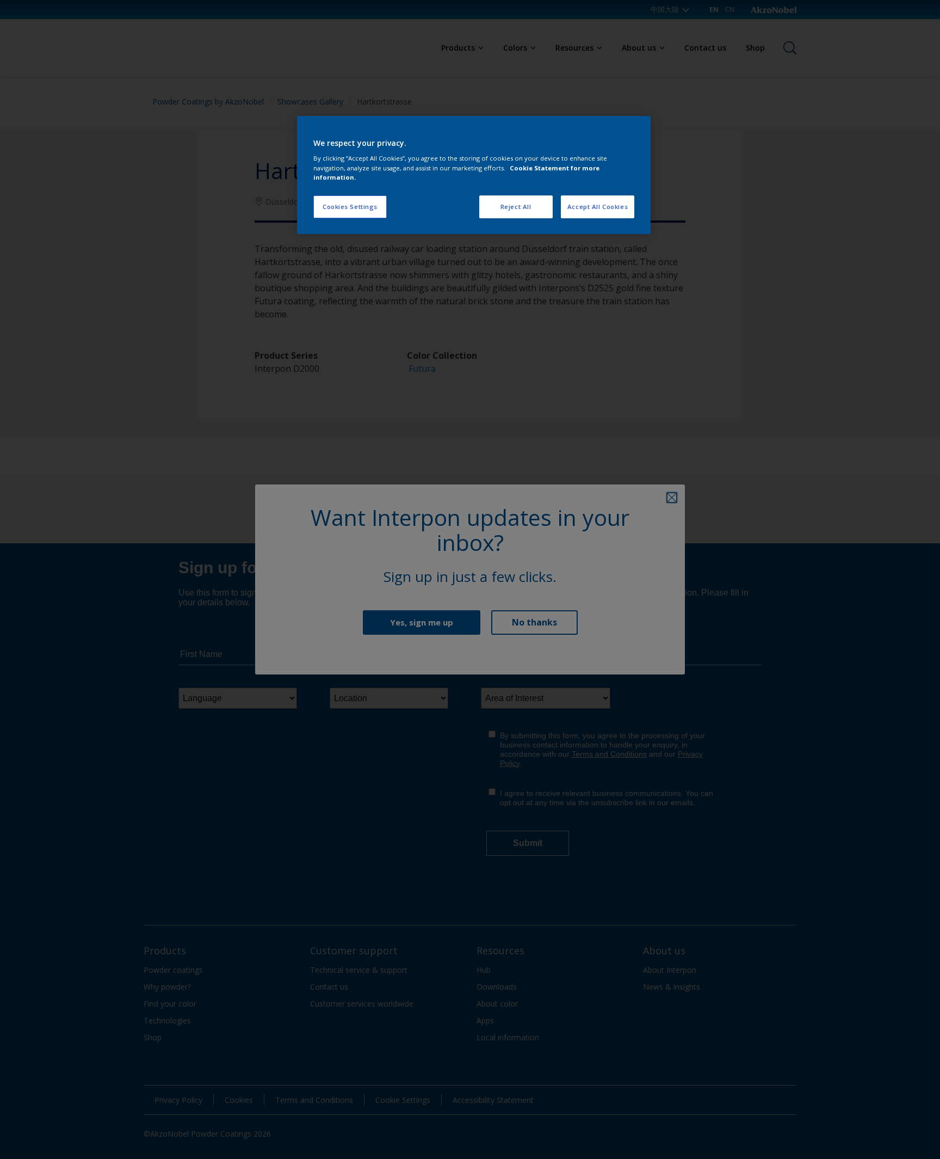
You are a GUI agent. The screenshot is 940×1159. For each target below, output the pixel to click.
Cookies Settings (350, 207)
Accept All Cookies (597, 207)
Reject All (515, 207)
